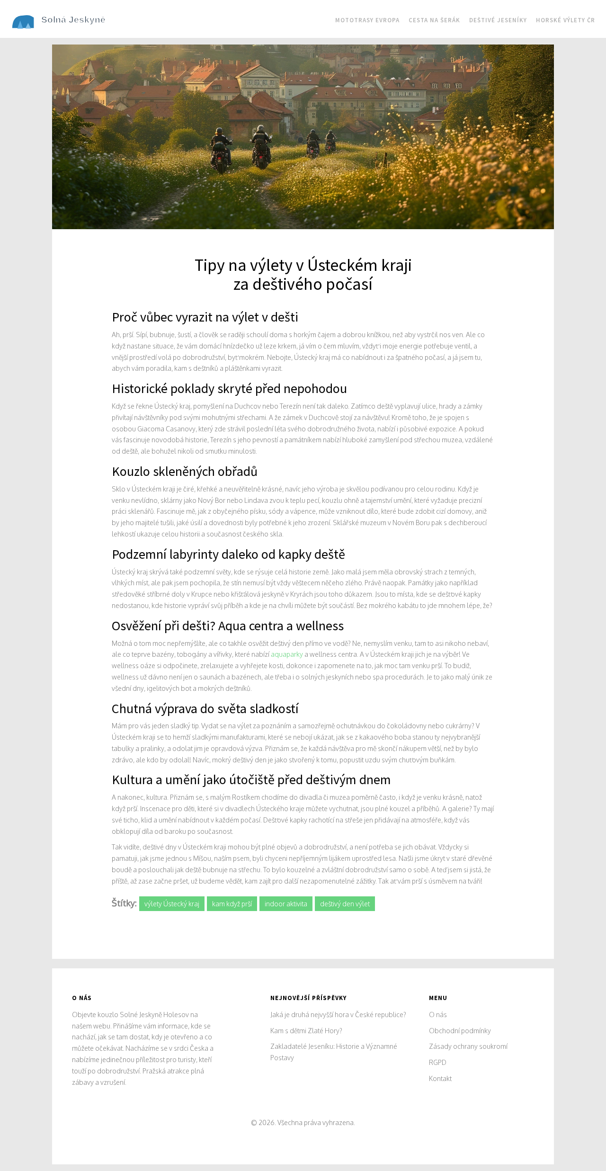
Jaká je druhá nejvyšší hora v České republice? (338, 1014)
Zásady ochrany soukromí (468, 1046)
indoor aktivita (286, 904)
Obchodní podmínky (460, 1031)
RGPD (437, 1062)
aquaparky (287, 654)
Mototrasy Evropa (367, 20)
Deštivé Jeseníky (498, 20)
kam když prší (232, 904)
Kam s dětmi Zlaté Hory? (306, 1031)
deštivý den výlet (345, 904)
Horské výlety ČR (565, 20)
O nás (438, 1014)
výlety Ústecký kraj (171, 904)
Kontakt (440, 1078)
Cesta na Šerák (434, 20)
